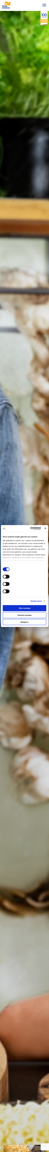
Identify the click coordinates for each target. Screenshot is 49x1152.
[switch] (6, 577)
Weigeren (24, 622)
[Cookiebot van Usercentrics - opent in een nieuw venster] (31, 528)
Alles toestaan (24, 608)
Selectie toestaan (24, 615)
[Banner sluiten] (45, 528)
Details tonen (36, 601)
